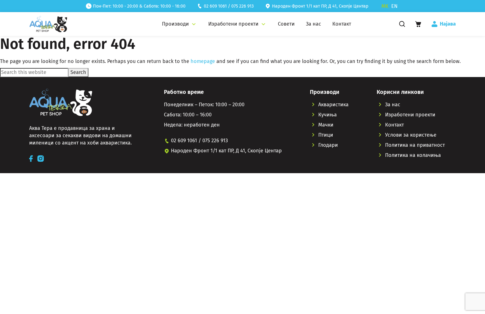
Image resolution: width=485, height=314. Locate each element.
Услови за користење (410, 135)
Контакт (394, 125)
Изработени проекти (410, 115)
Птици (325, 135)
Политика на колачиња (413, 155)
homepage (203, 61)
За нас (392, 104)
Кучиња (327, 115)
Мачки (325, 125)
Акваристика (333, 104)
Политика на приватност (415, 145)
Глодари (328, 145)
